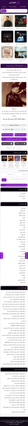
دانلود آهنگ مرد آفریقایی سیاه (18, 347)
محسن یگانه (22, 261)
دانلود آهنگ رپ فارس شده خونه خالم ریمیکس (14, 328)
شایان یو (23, 249)
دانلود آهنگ (19, 70)
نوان (24, 227)
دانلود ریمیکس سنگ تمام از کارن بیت (16, 340)
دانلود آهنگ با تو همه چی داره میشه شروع (15, 374)
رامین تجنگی (22, 268)
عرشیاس (23, 275)
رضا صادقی (22, 282)
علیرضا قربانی (22, 273)
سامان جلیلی (22, 230)
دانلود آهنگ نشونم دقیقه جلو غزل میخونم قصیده (13, 313)
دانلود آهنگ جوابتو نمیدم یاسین (17, 361)
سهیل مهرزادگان (21, 256)
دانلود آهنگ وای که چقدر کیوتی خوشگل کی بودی (14, 364)
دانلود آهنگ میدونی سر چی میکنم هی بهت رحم (14, 297)
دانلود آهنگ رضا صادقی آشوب (18, 412)
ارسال (4, 180)
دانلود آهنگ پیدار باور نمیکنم (18, 381)
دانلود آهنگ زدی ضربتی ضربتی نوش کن (16, 337)
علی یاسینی (22, 242)
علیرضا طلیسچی (21, 280)
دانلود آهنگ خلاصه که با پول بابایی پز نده (15, 292)
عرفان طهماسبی (21, 237)
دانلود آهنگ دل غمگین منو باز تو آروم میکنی (14, 397)
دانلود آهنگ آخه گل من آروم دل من (16, 323)
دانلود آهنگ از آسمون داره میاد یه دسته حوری (14, 385)
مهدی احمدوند (22, 246)
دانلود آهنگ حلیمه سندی (19, 359)
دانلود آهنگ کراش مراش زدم (18, 316)
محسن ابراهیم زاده (21, 239)
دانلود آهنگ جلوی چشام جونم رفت (17, 402)
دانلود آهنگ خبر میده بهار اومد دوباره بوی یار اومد (13, 388)
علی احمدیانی (22, 265)
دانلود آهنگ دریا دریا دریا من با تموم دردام (15, 395)
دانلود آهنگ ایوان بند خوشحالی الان (17, 400)
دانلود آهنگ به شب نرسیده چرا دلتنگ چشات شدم (13, 306)
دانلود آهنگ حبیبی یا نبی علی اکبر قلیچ (16, 354)
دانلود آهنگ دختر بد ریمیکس (18, 405)
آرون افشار (22, 258)
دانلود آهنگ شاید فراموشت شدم (17, 299)
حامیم (23, 218)
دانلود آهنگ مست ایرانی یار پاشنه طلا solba (15, 342)
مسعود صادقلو (21, 263)
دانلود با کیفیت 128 (6, 135)
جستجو (3, 11)
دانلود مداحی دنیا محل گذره (19, 376)
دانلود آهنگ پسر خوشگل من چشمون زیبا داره (14, 302)
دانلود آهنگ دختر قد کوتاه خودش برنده (16, 311)
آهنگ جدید (23, 6)
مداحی (4, 6)
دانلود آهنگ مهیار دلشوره (19, 357)
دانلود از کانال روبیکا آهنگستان (14, 139)
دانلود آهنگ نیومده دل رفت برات (17, 393)
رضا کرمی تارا (22, 225)
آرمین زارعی (22, 232)
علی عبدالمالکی (22, 213)
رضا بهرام (23, 234)
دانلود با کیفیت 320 (19, 135)
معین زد (23, 253)
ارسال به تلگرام (19, 143)
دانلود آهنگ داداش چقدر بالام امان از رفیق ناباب (14, 352)
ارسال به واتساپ (6, 143)
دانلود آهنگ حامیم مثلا (20, 383)
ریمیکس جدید (12, 6)
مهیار (24, 277)
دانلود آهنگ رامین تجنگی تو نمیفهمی (16, 333)
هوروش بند (22, 251)
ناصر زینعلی (22, 220)
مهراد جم (23, 244)
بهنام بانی (23, 208)
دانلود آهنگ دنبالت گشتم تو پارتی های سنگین (14, 349)
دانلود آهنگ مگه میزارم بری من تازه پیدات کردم (14, 309)
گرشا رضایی (22, 210)
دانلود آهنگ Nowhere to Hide (18, 325)
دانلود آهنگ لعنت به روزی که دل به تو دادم (15, 390)
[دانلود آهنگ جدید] (14, 2)
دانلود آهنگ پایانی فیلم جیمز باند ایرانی (16, 378)
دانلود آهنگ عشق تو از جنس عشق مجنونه (15, 294)
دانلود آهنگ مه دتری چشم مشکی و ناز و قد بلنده (13, 304)
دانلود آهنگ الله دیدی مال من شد (15, 66)
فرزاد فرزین (22, 270)
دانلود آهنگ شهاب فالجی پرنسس (17, 330)
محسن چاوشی (22, 215)
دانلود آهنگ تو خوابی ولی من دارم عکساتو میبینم (13, 335)
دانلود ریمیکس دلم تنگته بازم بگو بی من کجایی (14, 345)
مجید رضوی (22, 222)
